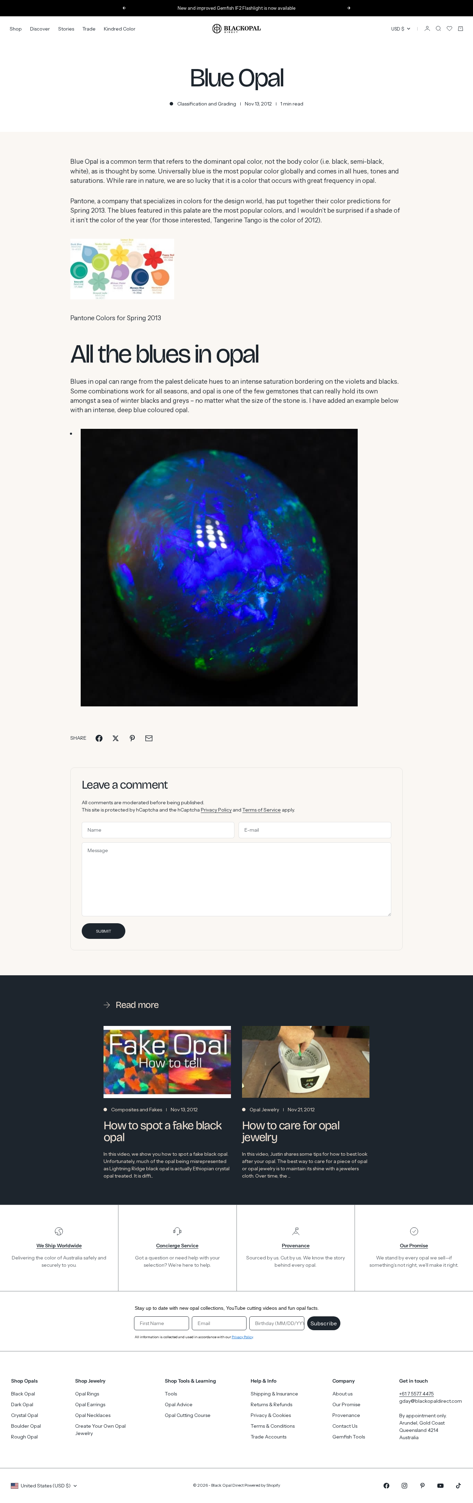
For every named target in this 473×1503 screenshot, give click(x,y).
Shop (16, 28)
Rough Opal (24, 1437)
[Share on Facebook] (99, 738)
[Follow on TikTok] (458, 1485)
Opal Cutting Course (188, 1415)
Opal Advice (179, 1404)
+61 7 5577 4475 (416, 1394)
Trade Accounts (268, 1437)
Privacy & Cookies (271, 1415)
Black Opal (23, 1394)
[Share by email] (149, 738)
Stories (66, 28)
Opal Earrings (90, 1404)
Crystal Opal (24, 1415)
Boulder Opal (26, 1426)
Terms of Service (261, 810)
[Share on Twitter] (115, 738)
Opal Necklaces (92, 1415)
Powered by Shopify (262, 1485)
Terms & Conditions (273, 1426)
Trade (89, 28)
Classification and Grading (206, 104)
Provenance (346, 1415)
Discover (40, 28)
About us (342, 1394)
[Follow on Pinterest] (422, 1485)
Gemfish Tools (348, 1437)
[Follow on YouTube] (440, 1485)
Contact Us (344, 1426)
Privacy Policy (216, 810)
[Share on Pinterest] (132, 738)
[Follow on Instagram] (404, 1485)
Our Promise (346, 1404)
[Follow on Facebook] (386, 1485)
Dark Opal (22, 1404)
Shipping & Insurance (274, 1394)
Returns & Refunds (271, 1404)
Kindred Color (119, 28)
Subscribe (324, 1323)
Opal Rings (87, 1394)
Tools (171, 1394)
